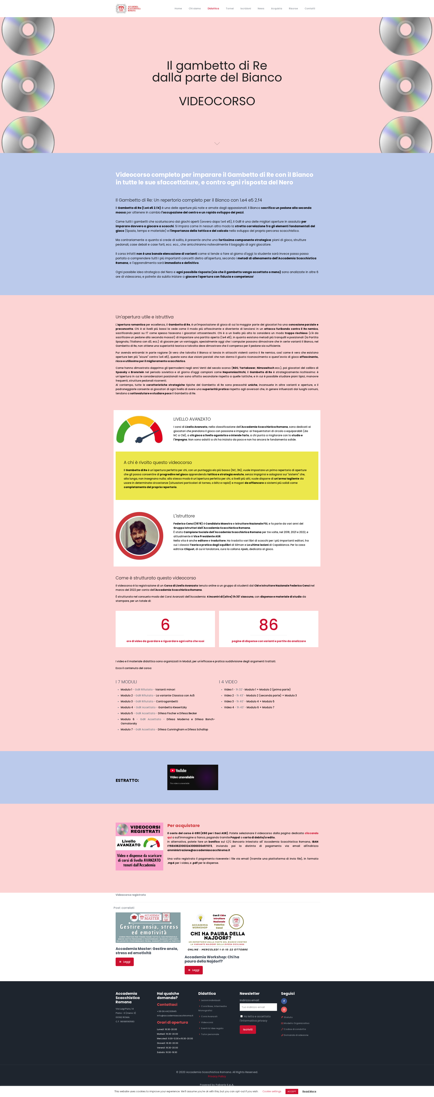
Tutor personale (210, 1034)
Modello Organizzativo (296, 1023)
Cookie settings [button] (271, 1091)
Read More (309, 1091)
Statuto (288, 1017)
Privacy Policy (217, 1076)
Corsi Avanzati (209, 1016)
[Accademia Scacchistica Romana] (130, 8)
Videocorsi (207, 1022)
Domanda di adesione (296, 1035)
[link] (139, 846)
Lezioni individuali (210, 1000)
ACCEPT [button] (292, 1091)
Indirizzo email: (250, 1000)
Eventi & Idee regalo (212, 1028)
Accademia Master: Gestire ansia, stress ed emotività (147, 950)
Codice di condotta (295, 1029)
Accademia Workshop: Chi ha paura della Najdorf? (212, 959)
